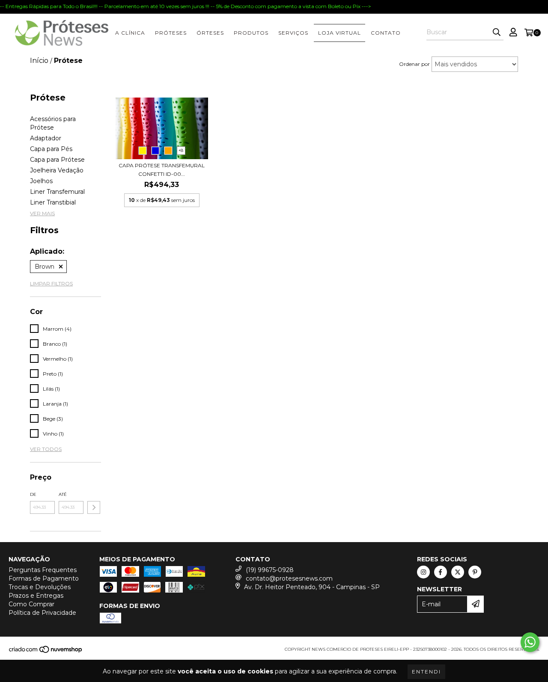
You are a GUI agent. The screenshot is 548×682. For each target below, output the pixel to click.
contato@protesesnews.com (289, 578)
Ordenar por (414, 64)
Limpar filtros (51, 283)
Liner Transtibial (53, 202)
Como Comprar (31, 604)
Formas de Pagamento (44, 578)
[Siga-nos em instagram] (423, 572)
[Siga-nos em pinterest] (474, 572)
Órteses (210, 33)
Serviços (293, 33)
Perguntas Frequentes (43, 570)
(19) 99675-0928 (270, 570)
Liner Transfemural (57, 192)
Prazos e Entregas (36, 595)
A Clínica (130, 33)
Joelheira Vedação (56, 170)
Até (63, 494)
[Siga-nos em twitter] (457, 572)
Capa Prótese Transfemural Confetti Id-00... (162, 169)
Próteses (171, 33)
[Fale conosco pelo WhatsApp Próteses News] (530, 642)
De (33, 494)
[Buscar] (496, 32)
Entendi (426, 671)
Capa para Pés (51, 149)
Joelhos (41, 181)
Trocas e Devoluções (40, 587)
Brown (44, 266)
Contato (386, 33)
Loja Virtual (339, 33)
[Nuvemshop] (46, 652)
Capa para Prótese (57, 159)
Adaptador (45, 138)
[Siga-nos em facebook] (440, 572)
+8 (181, 150)
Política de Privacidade (42, 613)
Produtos (251, 33)
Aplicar (93, 507)
